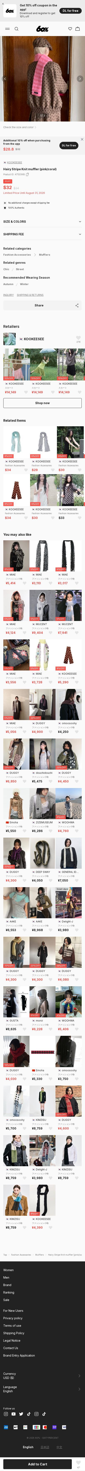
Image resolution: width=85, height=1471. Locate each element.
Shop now (42, 403)
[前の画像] (5, 78)
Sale (6, 1300)
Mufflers (44, 254)
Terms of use (12, 1325)
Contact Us (10, 1348)
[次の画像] (80, 78)
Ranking (8, 1292)
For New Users (13, 1310)
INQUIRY (8, 294)
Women (8, 1270)
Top (5, 1255)
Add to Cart (37, 1464)
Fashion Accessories (17, 254)
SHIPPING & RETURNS (30, 294)
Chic (6, 269)
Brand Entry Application (19, 1355)
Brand (7, 1285)
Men (6, 1277)
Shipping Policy (13, 1333)
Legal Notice (11, 1340)
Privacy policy (12, 1318)
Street (20, 269)
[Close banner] (3, 3)
